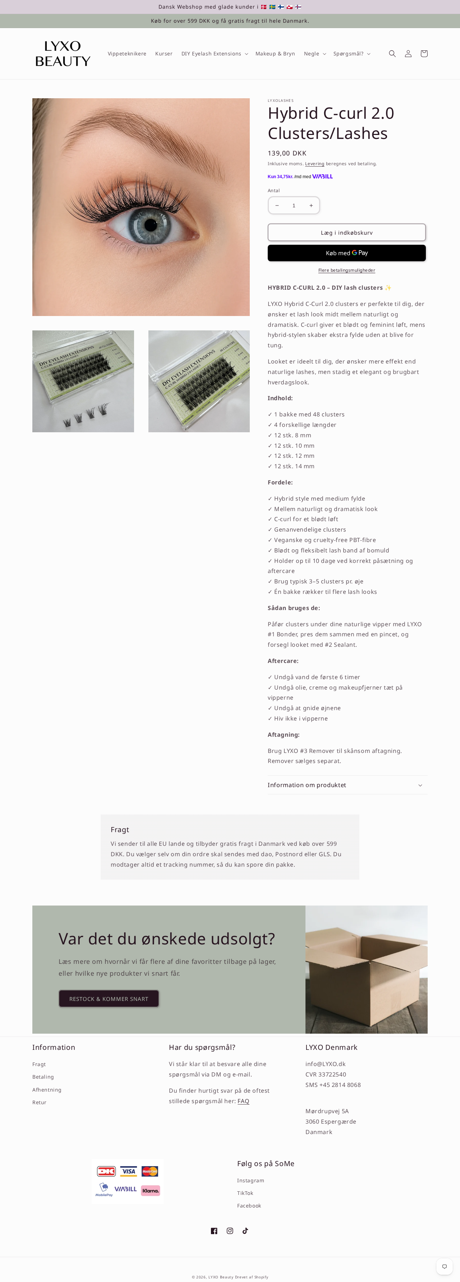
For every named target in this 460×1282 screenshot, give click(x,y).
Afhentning (47, 1089)
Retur (39, 1102)
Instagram (250, 1180)
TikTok (245, 1193)
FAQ (243, 1101)
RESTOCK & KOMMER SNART (108, 998)
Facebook (249, 1205)
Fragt (39, 1064)
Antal (274, 190)
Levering (315, 164)
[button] (214, 53)
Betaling (43, 1076)
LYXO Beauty (221, 1276)
